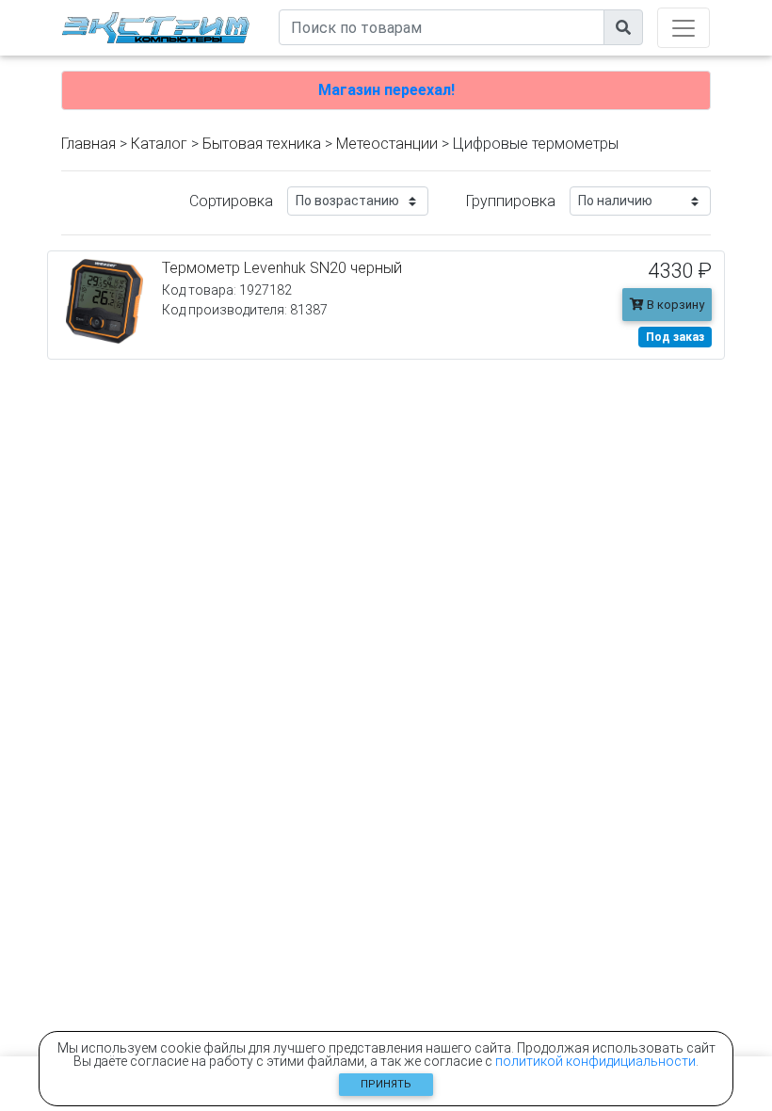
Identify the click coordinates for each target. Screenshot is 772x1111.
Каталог (159, 144)
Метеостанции (387, 144)
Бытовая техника (261, 144)
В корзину (674, 305)
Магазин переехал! (386, 90)
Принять (386, 1084)
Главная (88, 144)
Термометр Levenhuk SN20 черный (282, 268)
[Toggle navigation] (683, 28)
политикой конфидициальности (595, 1061)
